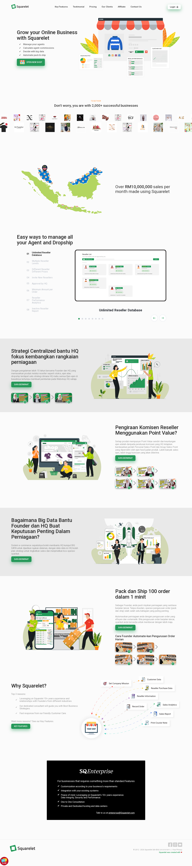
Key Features (61, 6)
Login (174, 7)
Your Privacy (177, 850)
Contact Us (136, 6)
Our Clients (107, 6)
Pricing (93, 6)
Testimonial (78, 6)
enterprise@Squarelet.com (122, 813)
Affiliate (122, 6)
